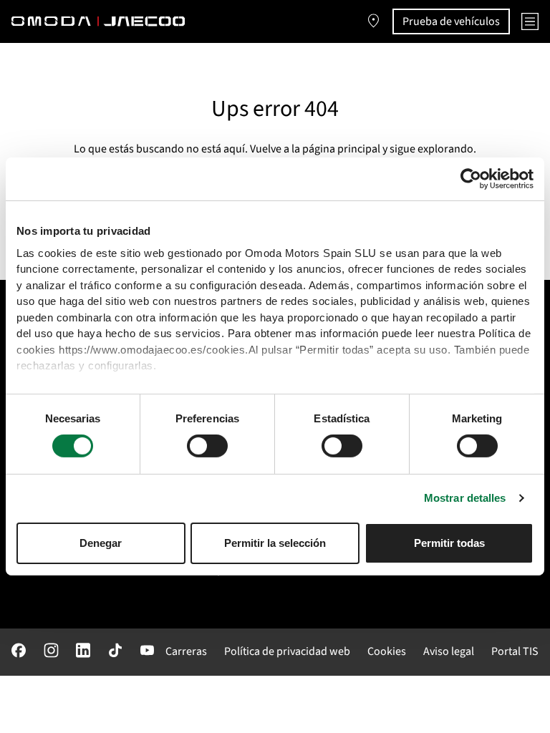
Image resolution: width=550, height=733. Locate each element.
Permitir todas (449, 543)
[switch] (207, 446)
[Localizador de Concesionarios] (373, 21)
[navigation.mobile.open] (530, 21)
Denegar (100, 543)
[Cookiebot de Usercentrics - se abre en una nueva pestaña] (471, 179)
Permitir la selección (275, 543)
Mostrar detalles (465, 498)
